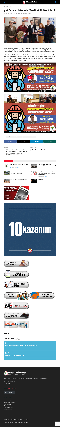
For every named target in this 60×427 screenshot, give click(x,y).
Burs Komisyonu (8, 405)
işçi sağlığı (21, 136)
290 (19, 167)
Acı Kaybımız (40, 179)
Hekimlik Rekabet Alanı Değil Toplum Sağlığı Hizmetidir (19, 165)
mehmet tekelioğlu (30, 136)
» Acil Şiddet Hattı (8, 409)
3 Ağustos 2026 (41, 176)
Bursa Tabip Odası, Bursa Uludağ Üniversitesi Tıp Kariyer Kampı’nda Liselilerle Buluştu (47, 166)
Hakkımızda (6, 419)
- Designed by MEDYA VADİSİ (22, 422)
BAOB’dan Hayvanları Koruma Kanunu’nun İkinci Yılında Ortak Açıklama (18, 172)
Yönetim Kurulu (14, 419)
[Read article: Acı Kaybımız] (34, 181)
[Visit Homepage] (30, 2)
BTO (8, 422)
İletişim (26, 419)
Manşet (29, 13)
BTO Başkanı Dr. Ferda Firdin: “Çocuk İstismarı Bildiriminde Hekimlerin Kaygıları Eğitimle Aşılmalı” (46, 173)
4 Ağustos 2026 (41, 168)
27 (46, 168)
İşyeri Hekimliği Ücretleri (9, 402)
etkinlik (8, 136)
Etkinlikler (25, 13)
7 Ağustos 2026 (14, 167)
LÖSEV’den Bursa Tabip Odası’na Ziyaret (18, 179)
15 (46, 176)
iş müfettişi (14, 136)
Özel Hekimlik (7, 404)
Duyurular (11, 6)
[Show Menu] (4, 2)
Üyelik (21, 419)
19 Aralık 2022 (7, 13)
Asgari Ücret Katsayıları (9, 401)
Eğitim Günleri (19, 13)
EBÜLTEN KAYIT (9, 392)
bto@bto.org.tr (11, 383)
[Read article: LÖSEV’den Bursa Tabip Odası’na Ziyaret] (7, 181)
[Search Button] (55, 2)
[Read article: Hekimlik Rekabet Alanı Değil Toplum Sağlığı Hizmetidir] (7, 166)
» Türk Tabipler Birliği (8, 407)
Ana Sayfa (6, 6)
